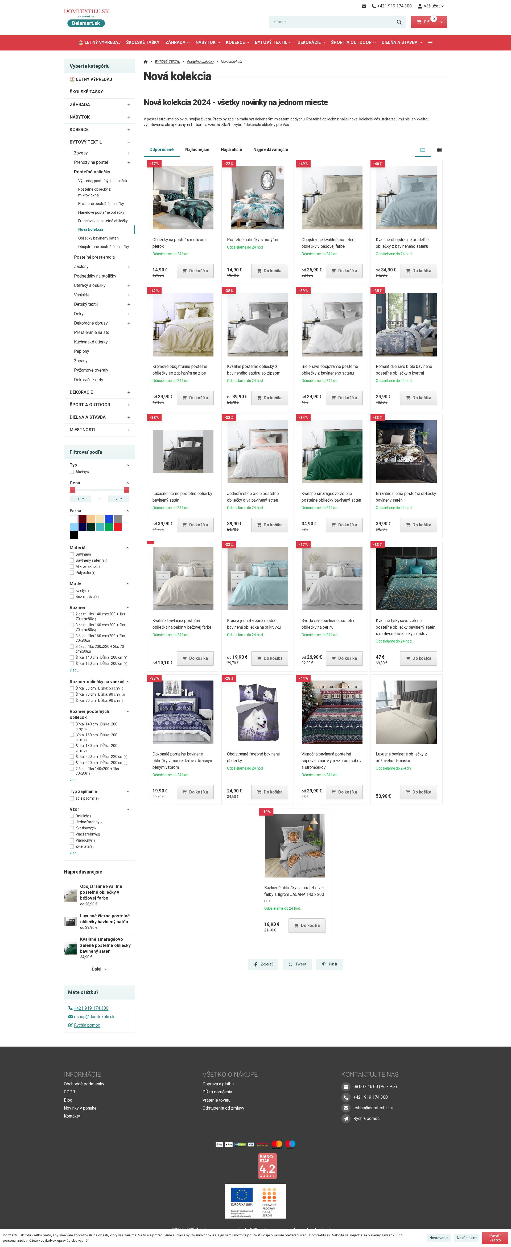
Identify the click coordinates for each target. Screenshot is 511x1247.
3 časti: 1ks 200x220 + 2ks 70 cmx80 (100, 648)
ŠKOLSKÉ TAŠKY (142, 42)
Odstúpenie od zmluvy (223, 1108)
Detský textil (86, 304)
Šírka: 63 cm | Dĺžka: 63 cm (99, 688)
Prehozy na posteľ (91, 162)
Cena (75, 482)
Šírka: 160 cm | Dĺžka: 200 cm (101, 663)
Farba (75, 510)
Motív (75, 583)
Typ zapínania (83, 791)
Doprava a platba (218, 1083)
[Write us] (346, 1118)
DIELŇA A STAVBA (400, 42)
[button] (441, 22)
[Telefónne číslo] (346, 1097)
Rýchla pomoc (87, 1025)
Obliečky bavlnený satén (98, 238)
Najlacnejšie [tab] (197, 149)
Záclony (81, 266)
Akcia (82, 472)
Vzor (74, 809)
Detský (83, 816)
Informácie (82, 1074)
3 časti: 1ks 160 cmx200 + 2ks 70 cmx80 (100, 627)
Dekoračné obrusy (91, 323)
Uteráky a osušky (90, 285)
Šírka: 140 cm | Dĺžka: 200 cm (101, 657)
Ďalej (96, 969)
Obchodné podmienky (84, 1083)
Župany (81, 360)
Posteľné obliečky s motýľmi (252, 239)
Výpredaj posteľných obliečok (102, 181)
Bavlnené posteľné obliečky (101, 203)
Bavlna (83, 554)
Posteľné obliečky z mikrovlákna (94, 192)
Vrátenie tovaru (216, 1100)
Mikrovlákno (88, 566)
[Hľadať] (399, 22)
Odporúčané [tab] (161, 149)
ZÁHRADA (175, 42)
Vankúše (82, 294)
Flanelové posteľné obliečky (101, 212)
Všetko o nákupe (230, 1074)
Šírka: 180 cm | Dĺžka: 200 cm (96, 748)
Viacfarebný (88, 834)
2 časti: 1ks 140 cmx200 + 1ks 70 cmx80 (100, 616)
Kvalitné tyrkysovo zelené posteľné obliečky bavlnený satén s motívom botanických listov (405, 627)
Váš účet (432, 6)
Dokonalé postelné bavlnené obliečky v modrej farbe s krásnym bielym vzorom (183, 760)
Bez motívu (87, 596)
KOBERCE (235, 42)
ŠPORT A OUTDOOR (351, 42)
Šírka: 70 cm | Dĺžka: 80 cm (100, 694)
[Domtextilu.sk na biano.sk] (267, 1165)
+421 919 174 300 (91, 1008)
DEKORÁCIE (309, 42)
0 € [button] (429, 22)
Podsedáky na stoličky (95, 276)
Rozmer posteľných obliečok (89, 714)
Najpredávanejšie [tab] (270, 149)
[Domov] (90, 17)
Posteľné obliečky (92, 171)
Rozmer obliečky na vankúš (97, 681)
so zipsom (87, 798)
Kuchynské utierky (91, 342)
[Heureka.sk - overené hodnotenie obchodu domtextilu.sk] (245, 1165)
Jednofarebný (90, 822)
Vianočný (85, 840)
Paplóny (81, 351)
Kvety (82, 590)
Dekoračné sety (88, 379)
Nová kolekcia (90, 229)
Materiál (78, 547)
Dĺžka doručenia (217, 1091)
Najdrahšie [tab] (231, 149)
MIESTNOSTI (82, 429)
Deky (79, 313)
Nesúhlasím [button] (467, 1238)
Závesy (81, 153)
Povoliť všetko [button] (495, 1237)
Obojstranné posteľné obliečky (103, 247)
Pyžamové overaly (91, 370)
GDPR (69, 1091)
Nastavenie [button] (439, 1238)
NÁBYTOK (206, 42)
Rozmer (78, 607)
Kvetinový (86, 828)
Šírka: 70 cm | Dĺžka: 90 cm (99, 700)
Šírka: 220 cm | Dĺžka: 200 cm (101, 763)
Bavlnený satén (91, 560)
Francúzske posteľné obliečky (103, 221)
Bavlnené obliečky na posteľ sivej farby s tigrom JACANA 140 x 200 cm (294, 894)
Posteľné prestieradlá (94, 257)
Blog (68, 1100)
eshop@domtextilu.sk (94, 1016)
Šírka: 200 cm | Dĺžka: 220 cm (101, 756)
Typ (73, 465)
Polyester (86, 572)
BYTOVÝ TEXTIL (271, 42)
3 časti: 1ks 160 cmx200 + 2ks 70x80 (100, 638)
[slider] (72, 490)
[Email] (364, 6)
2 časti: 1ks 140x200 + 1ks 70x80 (97, 771)
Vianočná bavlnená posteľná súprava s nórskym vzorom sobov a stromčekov (331, 760)
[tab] (423, 149)
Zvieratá (85, 846)
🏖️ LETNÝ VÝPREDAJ (99, 42)
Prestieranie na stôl (92, 332)
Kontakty (72, 1116)
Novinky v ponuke (80, 1108)
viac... (74, 670)
